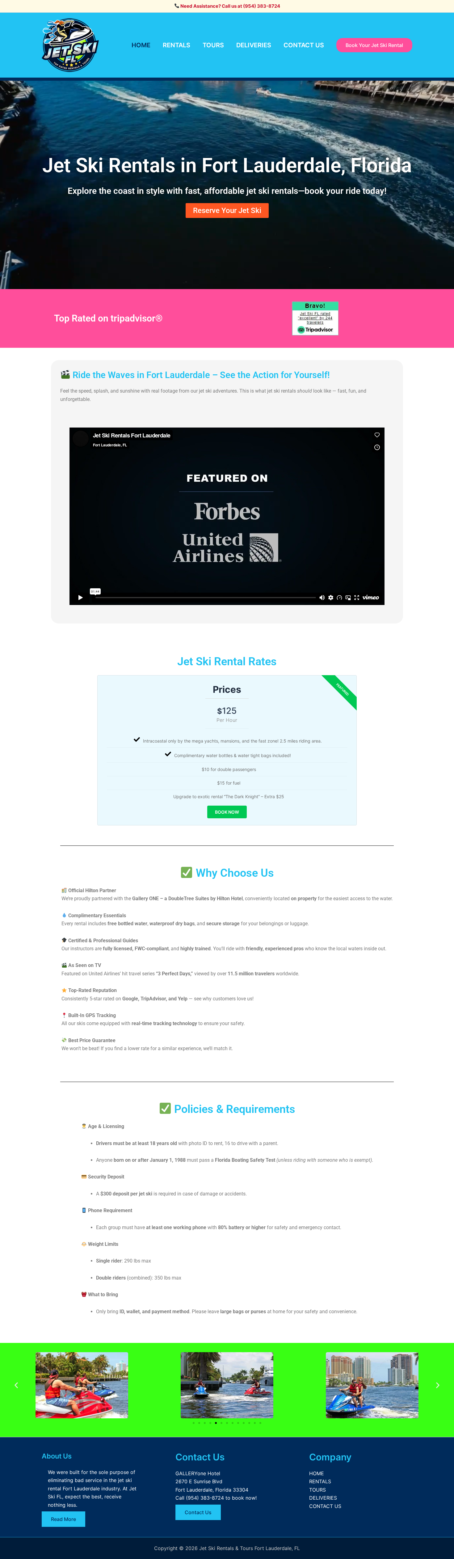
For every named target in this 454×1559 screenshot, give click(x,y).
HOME (141, 45)
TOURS (213, 45)
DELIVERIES (253, 45)
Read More (63, 1519)
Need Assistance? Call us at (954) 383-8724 (229, 6)
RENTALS (176, 45)
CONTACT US (304, 45)
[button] (16, 1385)
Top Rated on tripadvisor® (108, 318)
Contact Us (198, 1512)
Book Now (227, 812)
